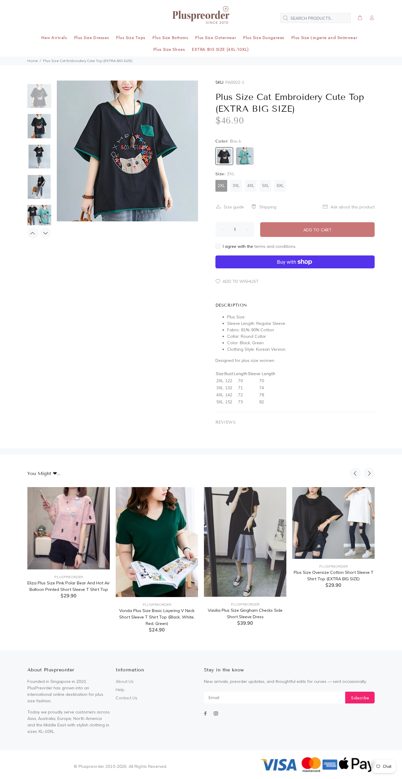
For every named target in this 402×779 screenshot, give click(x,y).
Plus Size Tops (130, 38)
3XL (236, 185)
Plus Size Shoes (169, 49)
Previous (33, 233)
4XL (250, 185)
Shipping (267, 207)
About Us (125, 681)
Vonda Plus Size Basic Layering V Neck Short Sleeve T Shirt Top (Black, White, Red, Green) (157, 617)
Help (120, 689)
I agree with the (259, 246)
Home (32, 60)
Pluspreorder (68, 577)
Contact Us (126, 698)
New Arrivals (54, 38)
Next (45, 233)
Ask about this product (352, 207)
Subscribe (360, 698)
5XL (265, 185)
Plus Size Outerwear (215, 38)
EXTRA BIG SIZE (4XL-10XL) (220, 49)
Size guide (234, 207)
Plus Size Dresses (91, 38)
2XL (221, 185)
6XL (280, 185)
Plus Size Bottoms (170, 38)
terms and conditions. (275, 246)
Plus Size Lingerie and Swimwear (324, 38)
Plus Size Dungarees (263, 38)
